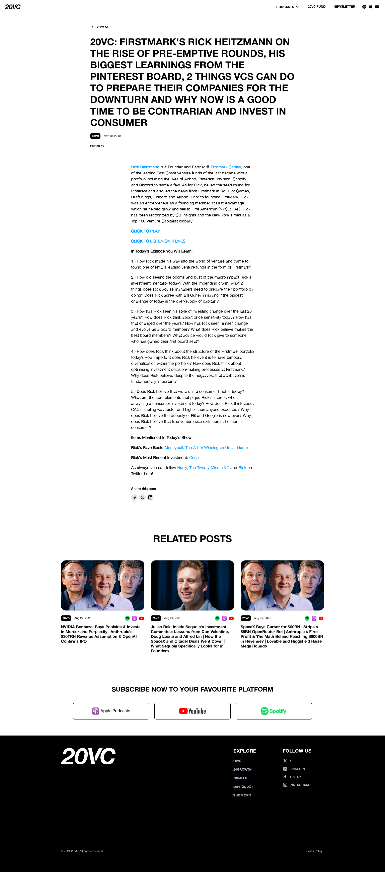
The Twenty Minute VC (209, 467)
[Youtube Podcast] (141, 618)
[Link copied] (134, 497)
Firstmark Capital (226, 167)
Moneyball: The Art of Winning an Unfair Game (206, 447)
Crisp (194, 457)
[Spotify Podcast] (127, 618)
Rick (242, 467)
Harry (182, 467)
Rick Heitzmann (145, 167)
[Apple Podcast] (134, 618)
